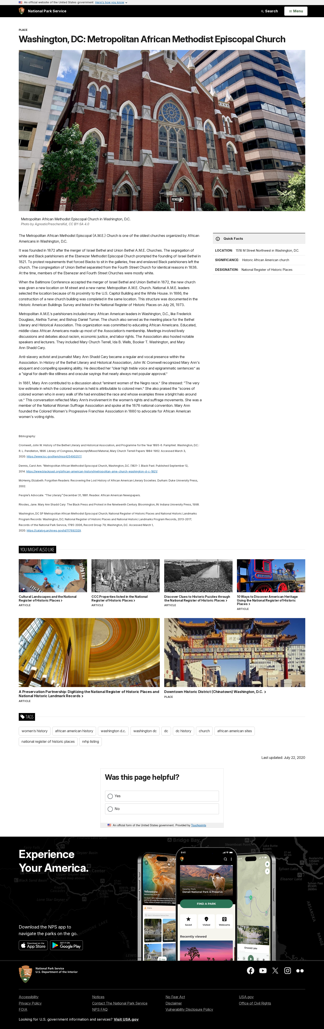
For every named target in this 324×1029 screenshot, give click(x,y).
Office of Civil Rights (255, 1003)
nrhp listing (90, 741)
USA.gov (246, 997)
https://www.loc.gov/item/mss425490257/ (54, 456)
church (204, 731)
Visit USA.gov (126, 1019)
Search (271, 11)
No (117, 808)
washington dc (145, 731)
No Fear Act (175, 997)
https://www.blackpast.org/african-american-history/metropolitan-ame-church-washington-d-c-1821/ (91, 471)
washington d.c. (113, 731)
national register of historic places (48, 741)
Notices (98, 997)
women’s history (35, 731)
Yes (118, 796)
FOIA (23, 1009)
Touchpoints (198, 825)
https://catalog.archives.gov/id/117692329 (54, 530)
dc (166, 731)
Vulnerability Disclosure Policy (189, 1009)
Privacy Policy (30, 1003)
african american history (74, 731)
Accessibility (29, 997)
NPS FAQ (100, 1009)
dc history (183, 731)
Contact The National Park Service (119, 1003)
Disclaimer (174, 1003)
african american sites (234, 731)
